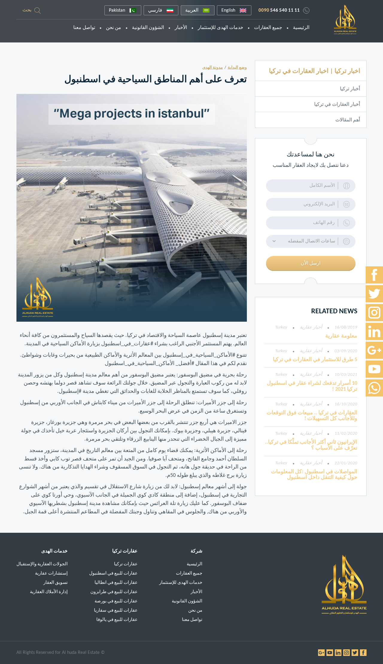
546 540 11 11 (279, 10)
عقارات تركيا (126, 564)
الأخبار (181, 27)
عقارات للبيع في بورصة (116, 601)
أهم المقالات (347, 120)
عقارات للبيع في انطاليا (116, 583)
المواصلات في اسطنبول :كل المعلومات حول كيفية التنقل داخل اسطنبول (314, 475)
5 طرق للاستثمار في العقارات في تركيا (315, 360)
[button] (310, 241)
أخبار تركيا (350, 89)
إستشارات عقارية (51, 573)
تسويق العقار (55, 583)
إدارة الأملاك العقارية (49, 592)
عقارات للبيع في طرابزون (114, 592)
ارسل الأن (310, 263)
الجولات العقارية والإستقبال (42, 564)
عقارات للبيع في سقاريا (116, 610)
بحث (26, 10)
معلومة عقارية (341, 336)
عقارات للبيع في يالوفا (117, 620)
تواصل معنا (84, 27)
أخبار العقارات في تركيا (337, 104)
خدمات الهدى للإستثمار (220, 27)
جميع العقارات (268, 27)
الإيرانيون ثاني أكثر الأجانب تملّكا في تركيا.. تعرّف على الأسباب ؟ (311, 445)
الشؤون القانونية (148, 27)
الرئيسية (301, 27)
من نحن (113, 27)
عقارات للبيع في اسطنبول (113, 573)
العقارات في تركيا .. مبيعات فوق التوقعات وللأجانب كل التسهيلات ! (312, 416)
